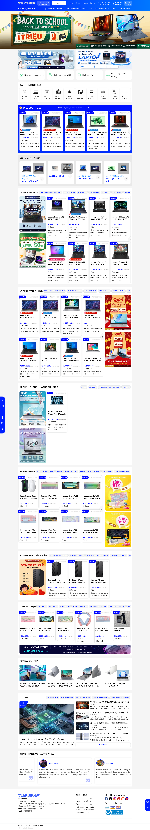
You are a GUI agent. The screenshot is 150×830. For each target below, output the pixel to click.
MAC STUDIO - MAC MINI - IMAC (109, 387)
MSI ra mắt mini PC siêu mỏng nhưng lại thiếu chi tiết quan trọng (109, 733)
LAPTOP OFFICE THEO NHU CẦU (54, 291)
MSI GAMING (82, 192)
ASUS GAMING (94, 192)
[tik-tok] (2, 428)
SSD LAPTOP (53, 606)
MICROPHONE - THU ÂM (98, 606)
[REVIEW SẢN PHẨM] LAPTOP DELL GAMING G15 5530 (32, 685)
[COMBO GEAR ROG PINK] (118, 493)
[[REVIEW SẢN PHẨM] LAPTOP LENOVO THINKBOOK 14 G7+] (89, 673)
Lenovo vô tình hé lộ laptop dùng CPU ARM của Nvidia (42, 739)
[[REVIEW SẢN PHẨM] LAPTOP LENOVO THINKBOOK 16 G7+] (61, 673)
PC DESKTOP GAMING (76, 555)
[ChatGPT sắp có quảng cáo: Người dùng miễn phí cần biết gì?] (82, 715)
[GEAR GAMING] (118, 529)
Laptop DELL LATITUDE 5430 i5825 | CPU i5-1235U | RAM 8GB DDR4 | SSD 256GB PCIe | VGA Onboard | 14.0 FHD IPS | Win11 (52, 133)
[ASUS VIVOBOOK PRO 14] (32, 408)
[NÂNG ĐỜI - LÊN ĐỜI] (46, 59)
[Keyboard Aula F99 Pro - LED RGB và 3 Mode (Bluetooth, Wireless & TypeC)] (92, 519)
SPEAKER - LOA (64, 606)
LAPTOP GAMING (28, 192)
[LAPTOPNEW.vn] (27, 3)
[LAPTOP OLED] (118, 349)
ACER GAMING (129, 192)
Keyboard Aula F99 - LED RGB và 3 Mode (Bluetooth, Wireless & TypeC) (70, 531)
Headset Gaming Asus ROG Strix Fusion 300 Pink (83, 629)
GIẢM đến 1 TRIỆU (75, 108)
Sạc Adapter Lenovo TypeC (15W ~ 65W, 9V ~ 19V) (121, 629)
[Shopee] (122, 798)
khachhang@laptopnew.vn (33, 809)
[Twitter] (110, 798)
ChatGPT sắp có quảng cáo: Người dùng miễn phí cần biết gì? (109, 712)
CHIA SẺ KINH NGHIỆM (100, 697)
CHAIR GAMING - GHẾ (122, 471)
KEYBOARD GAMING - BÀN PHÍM (67, 471)
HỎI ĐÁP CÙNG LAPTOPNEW (120, 697)
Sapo (31, 828)
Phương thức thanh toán (85, 810)
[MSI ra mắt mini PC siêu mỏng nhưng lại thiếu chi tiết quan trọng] (82, 736)
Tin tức (24, 697)
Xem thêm (126, 387)
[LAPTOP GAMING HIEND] (32, 213)
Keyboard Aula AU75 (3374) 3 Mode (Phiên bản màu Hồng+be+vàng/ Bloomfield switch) (91, 497)
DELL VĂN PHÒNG (90, 291)
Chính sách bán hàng (84, 798)
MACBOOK (92, 387)
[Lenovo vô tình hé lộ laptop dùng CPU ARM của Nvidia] (46, 719)
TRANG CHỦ (51, 8)
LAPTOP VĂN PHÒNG (31, 290)
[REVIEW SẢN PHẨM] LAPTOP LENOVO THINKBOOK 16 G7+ (60, 685)
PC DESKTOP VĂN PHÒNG (58, 555)
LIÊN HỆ (113, 8)
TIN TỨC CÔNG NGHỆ (83, 697)
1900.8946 (28, 811)
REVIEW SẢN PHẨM (89, 3)
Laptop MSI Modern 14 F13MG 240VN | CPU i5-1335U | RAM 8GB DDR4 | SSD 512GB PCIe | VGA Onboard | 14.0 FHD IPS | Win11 (93, 359)
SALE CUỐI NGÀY (31, 107)
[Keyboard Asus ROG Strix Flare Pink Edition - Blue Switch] (28, 519)
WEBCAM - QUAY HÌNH (80, 606)
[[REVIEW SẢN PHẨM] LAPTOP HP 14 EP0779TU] (117, 673)
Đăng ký (118, 4)
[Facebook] (106, 798)
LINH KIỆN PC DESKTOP (118, 555)
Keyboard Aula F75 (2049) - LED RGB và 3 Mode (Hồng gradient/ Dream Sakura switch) (49, 497)
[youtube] (2, 423)
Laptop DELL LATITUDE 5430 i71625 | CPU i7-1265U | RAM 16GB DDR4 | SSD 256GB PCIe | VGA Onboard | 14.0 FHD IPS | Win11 (93, 317)
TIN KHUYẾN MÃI (74, 3)
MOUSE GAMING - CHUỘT (45, 471)
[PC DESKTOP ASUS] (32, 577)
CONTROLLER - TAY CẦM (116, 606)
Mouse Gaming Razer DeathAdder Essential (28, 497)
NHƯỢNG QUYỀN (104, 8)
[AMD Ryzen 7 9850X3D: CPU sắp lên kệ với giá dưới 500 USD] (82, 705)
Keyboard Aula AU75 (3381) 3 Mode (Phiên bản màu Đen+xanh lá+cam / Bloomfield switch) (70, 497)
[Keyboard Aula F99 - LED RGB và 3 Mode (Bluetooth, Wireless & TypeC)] (71, 519)
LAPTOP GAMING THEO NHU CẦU (50, 192)
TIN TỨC (84, 8)
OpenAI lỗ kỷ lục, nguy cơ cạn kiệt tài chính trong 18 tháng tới (108, 723)
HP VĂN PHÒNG (104, 291)
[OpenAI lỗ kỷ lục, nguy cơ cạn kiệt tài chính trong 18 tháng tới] (82, 726)
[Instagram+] (114, 798)
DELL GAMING (117, 192)
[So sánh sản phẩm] (2, 411)
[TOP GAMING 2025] (32, 250)
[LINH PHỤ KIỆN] (75, 649)
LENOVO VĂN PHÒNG (75, 291)
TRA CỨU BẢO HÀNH (124, 8)
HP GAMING (105, 192)
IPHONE (83, 387)
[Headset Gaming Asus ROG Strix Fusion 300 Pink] (84, 619)
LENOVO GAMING (69, 192)
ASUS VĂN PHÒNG (118, 291)
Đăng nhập (118, 2)
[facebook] (2, 417)
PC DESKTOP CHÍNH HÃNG (33, 555)
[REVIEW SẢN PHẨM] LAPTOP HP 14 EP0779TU (116, 685)
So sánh (25, 140)
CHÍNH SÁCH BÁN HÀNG (73, 8)
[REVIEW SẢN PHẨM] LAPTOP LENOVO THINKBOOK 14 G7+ (88, 685)
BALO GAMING (107, 471)
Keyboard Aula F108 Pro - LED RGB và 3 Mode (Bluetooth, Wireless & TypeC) (48, 531)
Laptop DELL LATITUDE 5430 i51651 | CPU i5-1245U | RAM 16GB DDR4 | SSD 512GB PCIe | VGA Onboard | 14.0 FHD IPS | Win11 (50, 317)
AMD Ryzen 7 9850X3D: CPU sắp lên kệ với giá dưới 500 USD (109, 702)
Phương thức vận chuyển (85, 804)
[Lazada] (126, 798)
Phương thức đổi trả (83, 801)
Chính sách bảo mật (83, 813)
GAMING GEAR (27, 471)
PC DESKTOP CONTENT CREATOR (97, 555)
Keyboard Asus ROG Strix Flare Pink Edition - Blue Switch (28, 531)
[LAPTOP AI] (118, 312)
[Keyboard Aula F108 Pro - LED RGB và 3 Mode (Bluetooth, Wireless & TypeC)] (50, 519)
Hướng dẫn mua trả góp (85, 807)
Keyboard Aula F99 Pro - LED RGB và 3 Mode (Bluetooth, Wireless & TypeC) (90, 531)
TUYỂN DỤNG (93, 8)
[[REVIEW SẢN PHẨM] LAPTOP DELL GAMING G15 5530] (32, 673)
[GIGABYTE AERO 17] (32, 445)
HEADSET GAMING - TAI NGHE (89, 471)
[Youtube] (118, 798)
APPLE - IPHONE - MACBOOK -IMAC (38, 387)
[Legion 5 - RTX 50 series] (104, 59)
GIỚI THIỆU (60, 8)
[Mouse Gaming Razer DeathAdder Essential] (28, 485)
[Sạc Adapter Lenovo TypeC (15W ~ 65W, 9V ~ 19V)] (122, 619)
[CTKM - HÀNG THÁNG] (75, 30)
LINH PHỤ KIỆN (27, 606)
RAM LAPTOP (42, 606)
